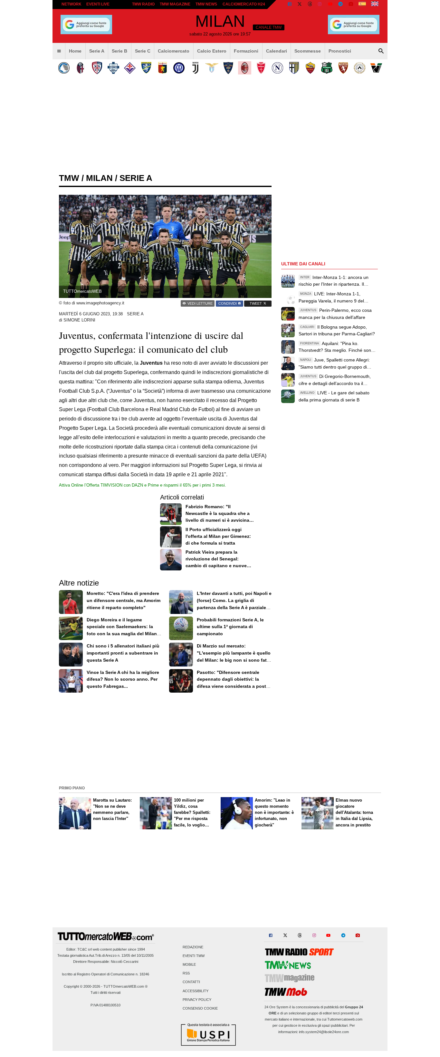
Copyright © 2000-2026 (82, 986)
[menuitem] (59, 51)
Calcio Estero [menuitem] (211, 51)
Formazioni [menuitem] (246, 51)
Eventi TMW (194, 956)
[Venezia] (376, 67)
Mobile (189, 964)
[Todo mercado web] (362, 4)
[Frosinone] (146, 67)
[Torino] (343, 67)
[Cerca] (381, 51)
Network (71, 4)
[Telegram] (340, 4)
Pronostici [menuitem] (340, 51)
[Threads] (310, 4)
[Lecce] (228, 67)
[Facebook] (289, 4)
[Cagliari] (96, 67)
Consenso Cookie (200, 1008)
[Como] (113, 67)
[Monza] (261, 67)
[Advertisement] (220, 738)
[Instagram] (320, 4)
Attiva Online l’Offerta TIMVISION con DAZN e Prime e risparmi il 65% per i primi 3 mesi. (142, 485)
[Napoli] (277, 67)
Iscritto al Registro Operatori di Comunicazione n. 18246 (105, 974)
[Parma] (294, 67)
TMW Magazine (175, 4)
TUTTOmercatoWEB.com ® (125, 986)
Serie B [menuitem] (119, 51)
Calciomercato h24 (244, 4)
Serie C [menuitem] (142, 51)
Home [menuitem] (75, 51)
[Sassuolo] (326, 67)
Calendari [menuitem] (276, 51)
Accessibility (195, 991)
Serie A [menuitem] (96, 51)
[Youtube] (330, 4)
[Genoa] (162, 67)
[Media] (350, 4)
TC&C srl (84, 949)
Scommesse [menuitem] (307, 51)
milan (99, 178)
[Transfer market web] (374, 4)
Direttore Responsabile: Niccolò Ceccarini (105, 961)
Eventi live (98, 4)
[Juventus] (195, 67)
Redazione (193, 947)
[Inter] (179, 67)
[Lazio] (211, 67)
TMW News (206, 4)
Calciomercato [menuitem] (173, 51)
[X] (299, 4)
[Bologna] (80, 67)
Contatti (191, 982)
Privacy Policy (197, 1000)
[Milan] (244, 67)
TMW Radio (143, 4)
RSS (186, 973)
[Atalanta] (64, 67)
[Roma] (310, 67)
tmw (69, 178)
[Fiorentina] (129, 67)
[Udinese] (359, 67)
